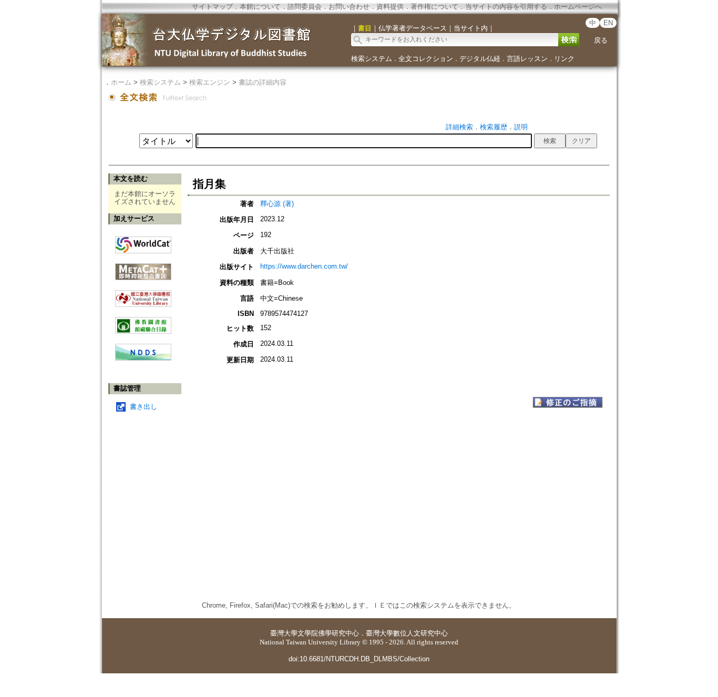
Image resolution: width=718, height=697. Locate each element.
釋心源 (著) (277, 204)
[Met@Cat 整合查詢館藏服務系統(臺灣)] (143, 267)
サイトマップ (212, 7)
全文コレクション (425, 59)
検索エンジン (209, 82)
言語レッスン (527, 59)
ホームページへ (578, 7)
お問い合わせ (349, 7)
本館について (260, 7)
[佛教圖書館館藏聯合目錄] (143, 321)
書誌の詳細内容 (262, 82)
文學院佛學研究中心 (328, 633)
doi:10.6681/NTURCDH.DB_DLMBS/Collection (359, 659)
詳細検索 (459, 127)
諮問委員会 (305, 7)
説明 (521, 127)
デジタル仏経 (479, 59)
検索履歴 (493, 127)
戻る (601, 40)
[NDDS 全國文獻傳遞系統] (143, 358)
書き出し (143, 407)
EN (608, 23)
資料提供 (390, 7)
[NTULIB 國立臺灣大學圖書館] (143, 294)
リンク (564, 59)
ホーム (121, 82)
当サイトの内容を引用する (506, 7)
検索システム (371, 59)
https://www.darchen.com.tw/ (304, 266)
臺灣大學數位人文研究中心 (407, 633)
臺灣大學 (284, 633)
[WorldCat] (143, 242)
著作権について (434, 7)
